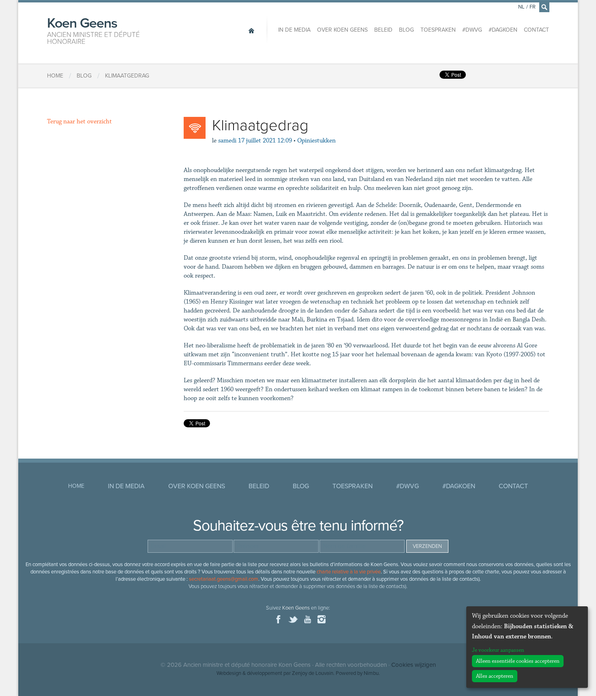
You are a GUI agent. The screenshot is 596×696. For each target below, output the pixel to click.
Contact (536, 29)
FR (533, 7)
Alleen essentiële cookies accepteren (518, 661)
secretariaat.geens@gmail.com (223, 579)
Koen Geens (93, 30)
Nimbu (371, 673)
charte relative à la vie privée (349, 572)
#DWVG (472, 29)
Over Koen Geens (342, 29)
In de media (294, 29)
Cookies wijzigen (413, 664)
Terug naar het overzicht (79, 121)
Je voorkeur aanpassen (498, 650)
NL (521, 7)
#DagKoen (503, 29)
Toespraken (438, 29)
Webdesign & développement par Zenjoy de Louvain (275, 673)
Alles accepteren (494, 676)
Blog (406, 29)
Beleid (383, 29)
